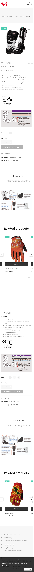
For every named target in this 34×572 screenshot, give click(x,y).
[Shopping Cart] (28, 4)
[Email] (17, 160)
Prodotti (9, 16)
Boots (13, 401)
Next (31, 254)
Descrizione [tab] (18, 176)
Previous (1, 254)
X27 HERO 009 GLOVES (11, 268)
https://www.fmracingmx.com (13, 551)
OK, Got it (28, 569)
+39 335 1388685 (9, 545)
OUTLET (16, 16)
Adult (10, 401)
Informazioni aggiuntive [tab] (18, 181)
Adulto (22, 16)
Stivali (19, 157)
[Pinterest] (14, 160)
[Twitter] (11, 160)
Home (3, 16)
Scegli (16, 264)
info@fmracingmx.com (11, 548)
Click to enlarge (29, 40)
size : (2, 133)
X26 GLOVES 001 (9, 513)
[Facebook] (8, 160)
